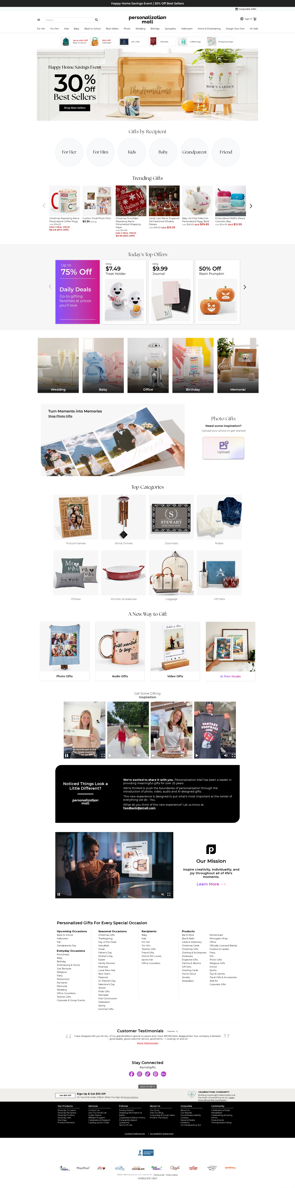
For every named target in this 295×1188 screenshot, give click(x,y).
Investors (185, 1122)
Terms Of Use (125, 1125)
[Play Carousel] (110, 755)
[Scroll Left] (44, 206)
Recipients (149, 931)
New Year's (104, 973)
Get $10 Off (65, 1095)
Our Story (154, 1110)
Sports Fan (147, 959)
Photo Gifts (216, 959)
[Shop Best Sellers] (147, 120)
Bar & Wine (188, 935)
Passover (103, 977)
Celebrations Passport (99, 1120)
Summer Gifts (105, 1009)
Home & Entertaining (209, 28)
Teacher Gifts (64, 996)
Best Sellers (112, 28)
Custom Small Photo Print (97, 218)
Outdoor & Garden (219, 949)
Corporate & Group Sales (162, 1115)
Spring (101, 1005)
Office (213, 942)
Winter (102, 988)
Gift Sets (186, 966)
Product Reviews (66, 1122)
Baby (76, 28)
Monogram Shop (219, 938)
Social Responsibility (191, 1115)
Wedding (140, 28)
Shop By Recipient (67, 1112)
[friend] (226, 152)
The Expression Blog (221, 1122)
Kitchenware (216, 935)
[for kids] (132, 152)
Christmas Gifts (106, 935)
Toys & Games (217, 973)
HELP (154, 1178)
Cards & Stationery (192, 942)
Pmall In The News (159, 1117)
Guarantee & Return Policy (132, 1117)
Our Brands (186, 1112)
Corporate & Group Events (71, 1000)
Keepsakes (188, 980)
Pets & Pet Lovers (151, 956)
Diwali (101, 949)
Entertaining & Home (68, 965)
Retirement (63, 979)
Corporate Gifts (218, 984)
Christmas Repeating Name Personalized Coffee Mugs (64, 220)
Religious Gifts (217, 963)
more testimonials (147, 1043)
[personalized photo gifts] (113, 440)
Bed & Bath (188, 938)
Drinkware (187, 956)
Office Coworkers (66, 993)
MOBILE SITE (144, 1178)
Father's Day (105, 952)
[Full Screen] (103, 755)
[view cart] (255, 18)
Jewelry (186, 977)
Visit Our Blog (156, 1112)
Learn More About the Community (216, 1098)
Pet (212, 956)
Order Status (94, 1115)
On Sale (254, 28)
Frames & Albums (191, 963)
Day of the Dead (107, 942)
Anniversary (63, 954)
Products (188, 931)
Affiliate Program (96, 1117)
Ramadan (103, 995)
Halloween (187, 28)
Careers (185, 1117)
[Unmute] (95, 755)
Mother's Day (105, 956)
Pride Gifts (104, 991)
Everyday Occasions (71, 950)
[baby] (163, 152)
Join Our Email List (97, 1112)
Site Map (62, 1120)
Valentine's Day (106, 984)
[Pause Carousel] (67, 755)
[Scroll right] (251, 206)
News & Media (188, 1120)
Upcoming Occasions (72, 931)
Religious (62, 972)
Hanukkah (103, 945)
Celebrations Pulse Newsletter (220, 1111)
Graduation (104, 1002)
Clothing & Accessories (194, 952)
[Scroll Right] (244, 287)
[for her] (69, 152)
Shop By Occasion (67, 1110)
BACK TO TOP (146, 1087)
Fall (58, 942)
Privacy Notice (131, 1097)
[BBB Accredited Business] (145, 1155)
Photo (127, 28)
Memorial (62, 986)
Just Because (64, 968)
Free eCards (217, 1120)
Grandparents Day (66, 945)
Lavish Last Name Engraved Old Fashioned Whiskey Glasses (164, 221)
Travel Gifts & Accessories (223, 977)
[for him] (100, 152)
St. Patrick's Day (107, 980)
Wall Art (214, 980)
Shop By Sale (64, 1117)
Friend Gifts (148, 952)
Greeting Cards (190, 970)
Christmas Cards (190, 945)
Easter (101, 959)
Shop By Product (66, 1115)
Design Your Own (235, 28)
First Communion (107, 998)
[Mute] (139, 755)
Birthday (155, 28)
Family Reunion (106, 963)
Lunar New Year (106, 970)
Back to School (93, 28)
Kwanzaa (103, 966)
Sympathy (170, 28)
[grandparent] (194, 152)
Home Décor (189, 973)
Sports (213, 970)
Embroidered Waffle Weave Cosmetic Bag (230, 220)
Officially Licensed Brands (223, 945)
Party (60, 975)
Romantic (62, 982)
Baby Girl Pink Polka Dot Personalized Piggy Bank (195, 220)
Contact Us (93, 1110)
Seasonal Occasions (112, 931)
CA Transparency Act (191, 1125)
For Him (54, 28)
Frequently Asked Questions (128, 1121)
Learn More (208, 884)
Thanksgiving (105, 938)
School (213, 966)
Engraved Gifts (190, 959)
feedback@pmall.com (139, 808)
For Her (41, 28)
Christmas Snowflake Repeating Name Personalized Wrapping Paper (128, 223)
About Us (185, 1110)
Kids (66, 28)
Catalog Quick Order (98, 1122)
